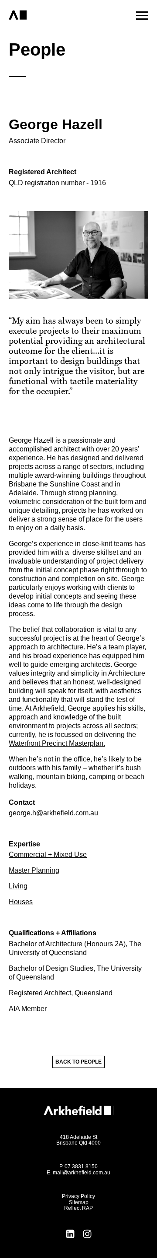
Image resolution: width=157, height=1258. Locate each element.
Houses (21, 902)
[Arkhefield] (53, 15)
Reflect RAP (78, 1208)
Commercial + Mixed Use (48, 854)
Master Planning (34, 870)
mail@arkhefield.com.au (81, 1173)
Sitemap (79, 1202)
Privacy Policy (78, 1196)
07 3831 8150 (81, 1166)
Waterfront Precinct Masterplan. (57, 743)
